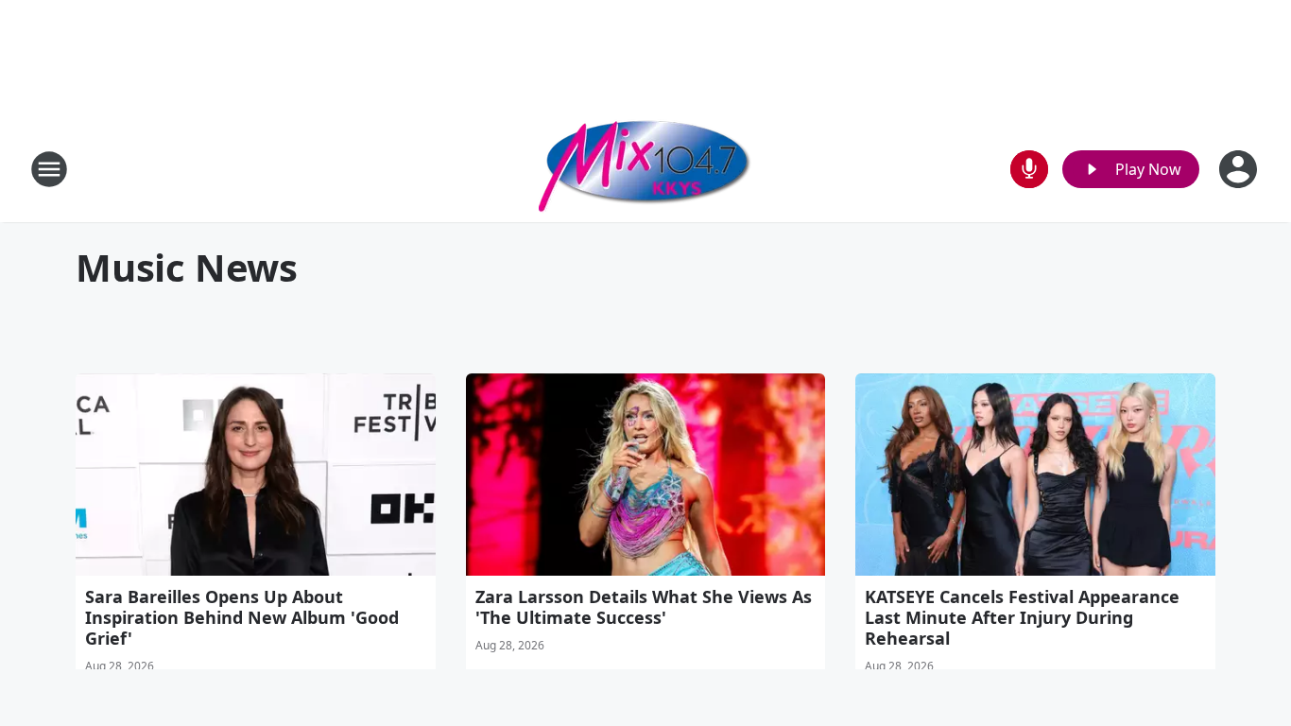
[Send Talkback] (1029, 169)
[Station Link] (645, 168)
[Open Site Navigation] (49, 169)
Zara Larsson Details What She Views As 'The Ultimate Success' (643, 607)
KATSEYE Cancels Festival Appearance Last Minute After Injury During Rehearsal (1022, 617)
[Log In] (1240, 169)
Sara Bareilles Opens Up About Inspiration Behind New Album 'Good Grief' (242, 617)
